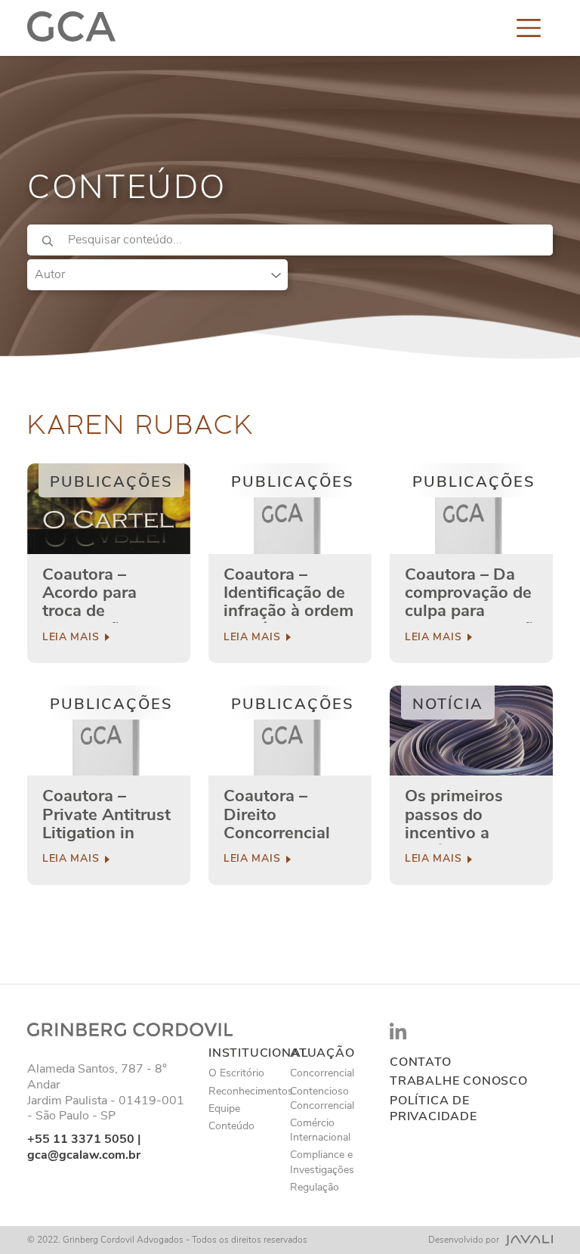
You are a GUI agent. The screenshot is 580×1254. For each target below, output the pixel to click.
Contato (421, 1062)
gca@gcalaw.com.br (83, 1155)
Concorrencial (322, 1073)
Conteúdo (231, 1126)
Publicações (111, 482)
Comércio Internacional (320, 1130)
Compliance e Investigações (322, 1161)
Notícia (447, 704)
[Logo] (71, 28)
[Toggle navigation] (528, 28)
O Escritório (236, 1073)
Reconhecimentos (250, 1091)
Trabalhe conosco (459, 1081)
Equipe (224, 1108)
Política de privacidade (433, 1109)
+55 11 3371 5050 (80, 1139)
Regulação (314, 1187)
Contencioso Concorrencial (322, 1098)
